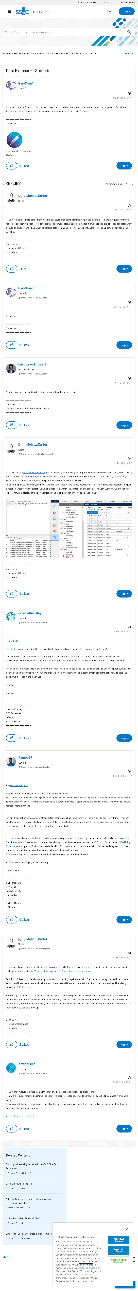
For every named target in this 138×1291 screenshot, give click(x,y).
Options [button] (129, 53)
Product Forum (54, 53)
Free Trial (108, 2)
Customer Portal (88, 2)
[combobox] (82, 32)
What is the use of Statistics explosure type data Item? (34, 1233)
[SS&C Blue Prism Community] (32, 11)
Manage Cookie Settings (118, 1260)
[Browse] (11, 11)
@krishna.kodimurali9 (34, 472)
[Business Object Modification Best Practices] (127, 184)
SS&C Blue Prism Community (17, 53)
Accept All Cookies (119, 1239)
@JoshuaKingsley (19, 785)
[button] (11, 165)
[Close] (126, 1229)
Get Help (39, 53)
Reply (124, 165)
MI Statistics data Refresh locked (23, 1218)
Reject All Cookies (118, 1250)
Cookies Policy (86, 1264)
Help (110, 11)
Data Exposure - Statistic (19, 1183)
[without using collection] (132, 184)
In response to (34, 297)
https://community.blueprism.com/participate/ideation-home (59, 971)
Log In (127, 11)
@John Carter (16, 640)
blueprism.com (127, 2)
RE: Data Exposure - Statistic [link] (81, 53)
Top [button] (8, 1257)
